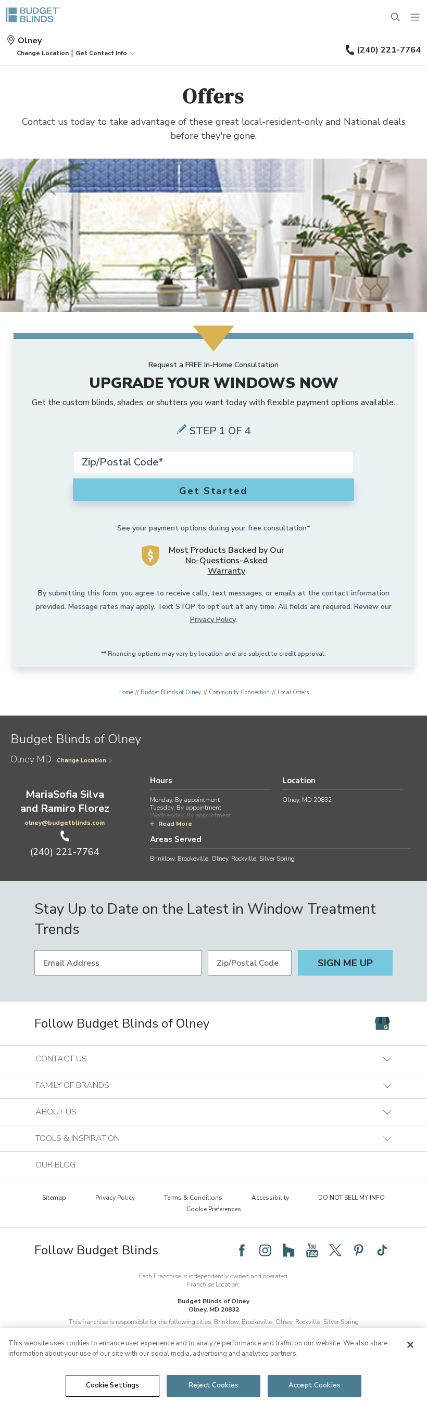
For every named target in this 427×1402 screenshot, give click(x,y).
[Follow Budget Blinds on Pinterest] (358, 1250)
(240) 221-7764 (389, 50)
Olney (30, 40)
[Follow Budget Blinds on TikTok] (382, 1250)
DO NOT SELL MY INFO (351, 1197)
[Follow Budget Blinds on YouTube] (312, 1250)
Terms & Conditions (193, 1197)
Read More (175, 824)
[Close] (410, 1344)
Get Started (213, 491)
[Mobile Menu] (415, 17)
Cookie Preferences (213, 1209)
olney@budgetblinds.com (64, 823)
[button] (43, 53)
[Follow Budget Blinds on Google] (382, 1023)
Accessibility (270, 1197)
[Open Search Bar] (396, 17)
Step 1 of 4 (220, 431)
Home (125, 692)
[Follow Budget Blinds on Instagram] (265, 1250)
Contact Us (61, 1059)
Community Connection (239, 692)
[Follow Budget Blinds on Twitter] (335, 1250)
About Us (56, 1112)
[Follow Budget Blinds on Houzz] (288, 1250)
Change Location (81, 760)
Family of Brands (72, 1085)
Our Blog (55, 1165)
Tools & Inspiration (77, 1138)
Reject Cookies (213, 1385)
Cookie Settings (113, 1385)
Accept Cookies (314, 1385)
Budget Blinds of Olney (171, 692)
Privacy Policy (212, 620)
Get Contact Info (101, 53)
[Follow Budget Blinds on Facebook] (241, 1250)
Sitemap (54, 1197)
